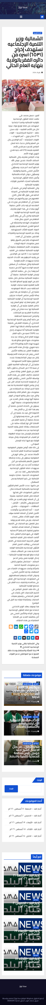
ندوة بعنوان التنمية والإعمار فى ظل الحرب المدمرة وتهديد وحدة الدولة (26, 692)
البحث (39, 780)
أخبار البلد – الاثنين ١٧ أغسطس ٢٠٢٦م (25, 836)
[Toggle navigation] (21, 17)
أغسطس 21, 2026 (31, 883)
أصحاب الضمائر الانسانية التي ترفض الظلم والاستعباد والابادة (24, 723)
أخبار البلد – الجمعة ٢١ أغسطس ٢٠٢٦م (24, 809)
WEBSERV (11, 1000)
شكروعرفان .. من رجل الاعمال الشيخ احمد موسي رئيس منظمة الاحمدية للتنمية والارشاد (24, 751)
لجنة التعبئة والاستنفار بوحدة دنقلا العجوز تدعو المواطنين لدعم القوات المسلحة (23, 653)
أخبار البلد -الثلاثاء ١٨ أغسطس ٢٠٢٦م (25, 829)
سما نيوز (23, 7)
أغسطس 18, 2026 (31, 966)
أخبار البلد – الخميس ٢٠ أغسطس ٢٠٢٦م (25, 815)
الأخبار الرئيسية (37, 33)
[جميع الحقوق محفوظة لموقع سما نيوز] (29, 998)
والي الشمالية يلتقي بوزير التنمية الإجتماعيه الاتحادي (25, 645)
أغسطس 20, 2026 (31, 910)
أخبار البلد (35, 684)
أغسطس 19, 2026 (31, 938)
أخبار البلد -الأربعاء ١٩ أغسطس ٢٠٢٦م (25, 822)
